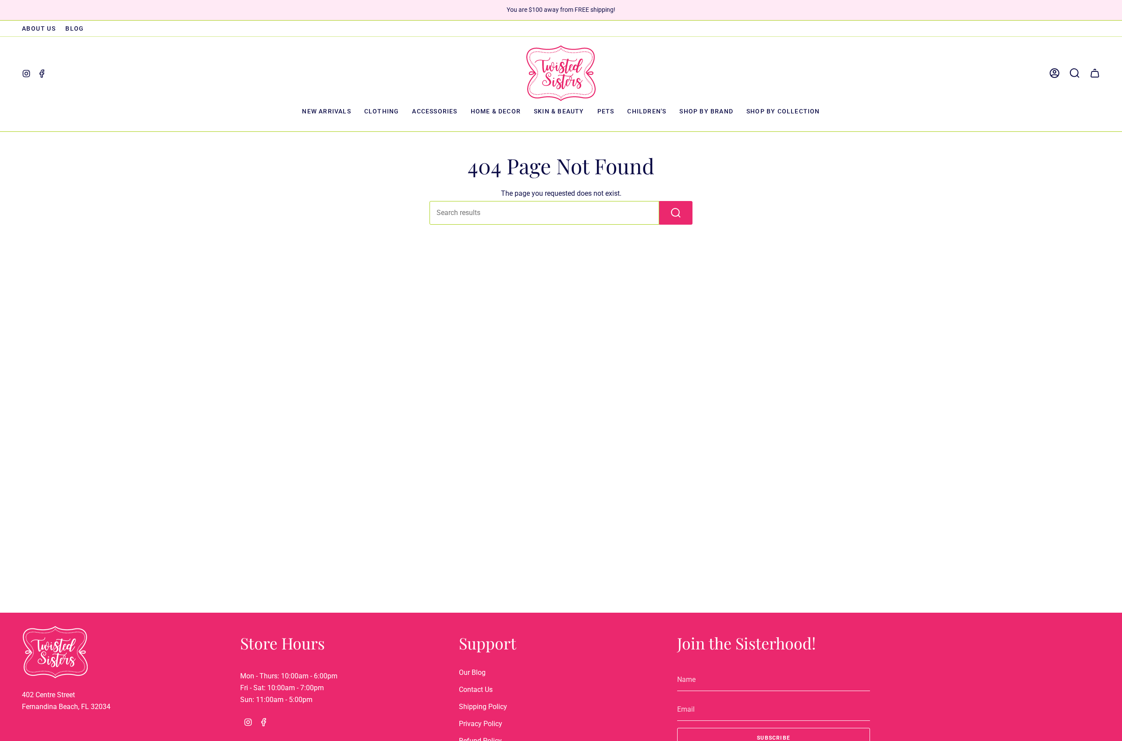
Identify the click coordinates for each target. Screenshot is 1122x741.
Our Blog (472, 672)
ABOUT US (39, 28)
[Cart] (1095, 73)
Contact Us (476, 689)
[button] (382, 112)
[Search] (675, 213)
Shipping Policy (483, 706)
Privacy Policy (480, 724)
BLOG (74, 28)
